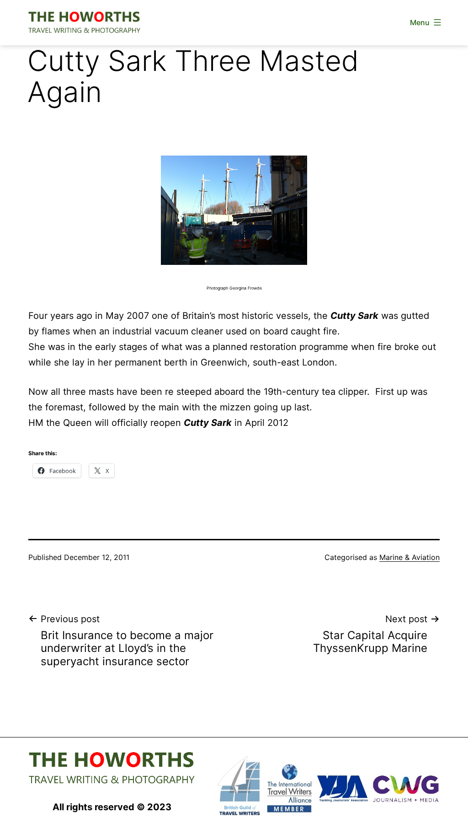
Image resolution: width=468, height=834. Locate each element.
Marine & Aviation (409, 557)
